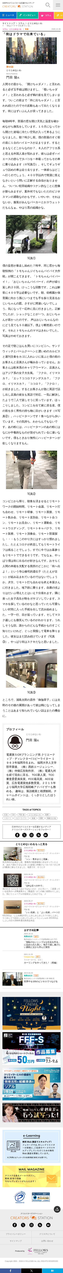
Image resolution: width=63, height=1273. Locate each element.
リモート (7, 818)
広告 (6, 815)
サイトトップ (8, 23)
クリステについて (47, 1234)
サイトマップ (16, 1241)
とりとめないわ (35, 23)
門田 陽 (22, 815)
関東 (41, 818)
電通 (47, 815)
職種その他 (51, 818)
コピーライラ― (21, 818)
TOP (57, 1210)
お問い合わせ (47, 1241)
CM (13, 815)
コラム (21, 23)
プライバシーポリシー (16, 1234)
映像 (33, 818)
